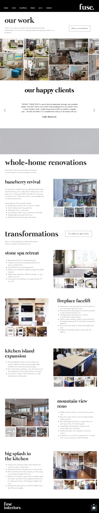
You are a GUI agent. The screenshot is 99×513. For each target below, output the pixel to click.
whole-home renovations (46, 163)
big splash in (18, 454)
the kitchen (16, 459)
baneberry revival (22, 182)
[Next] (94, 110)
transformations (31, 234)
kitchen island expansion (19, 353)
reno (62, 406)
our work (19, 21)
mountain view (72, 401)
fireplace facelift (74, 301)
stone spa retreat (22, 253)
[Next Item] (93, 193)
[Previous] (5, 110)
